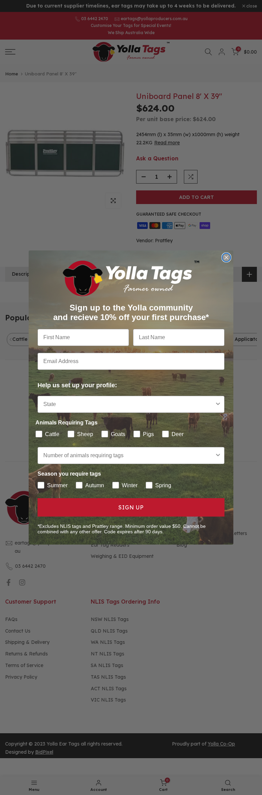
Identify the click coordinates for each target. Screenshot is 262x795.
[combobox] (129, 404)
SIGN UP (131, 507)
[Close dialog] (226, 257)
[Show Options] (218, 404)
